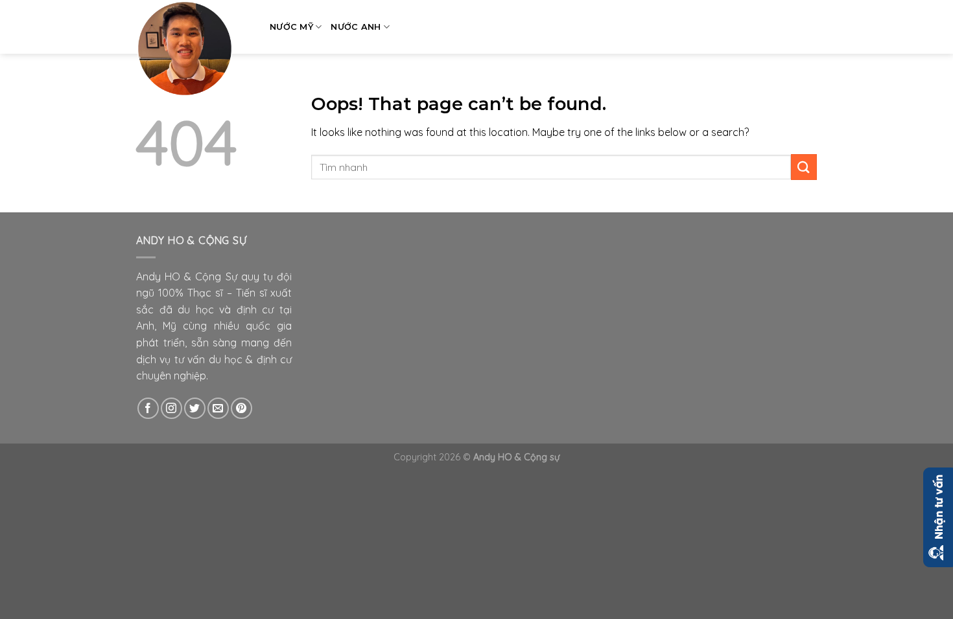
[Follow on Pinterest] (241, 408)
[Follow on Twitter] (195, 408)
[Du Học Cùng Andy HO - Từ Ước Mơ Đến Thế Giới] (193, 48)
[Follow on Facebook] (148, 408)
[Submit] (804, 166)
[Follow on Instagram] (171, 408)
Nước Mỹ (291, 27)
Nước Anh (356, 27)
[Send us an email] (218, 408)
